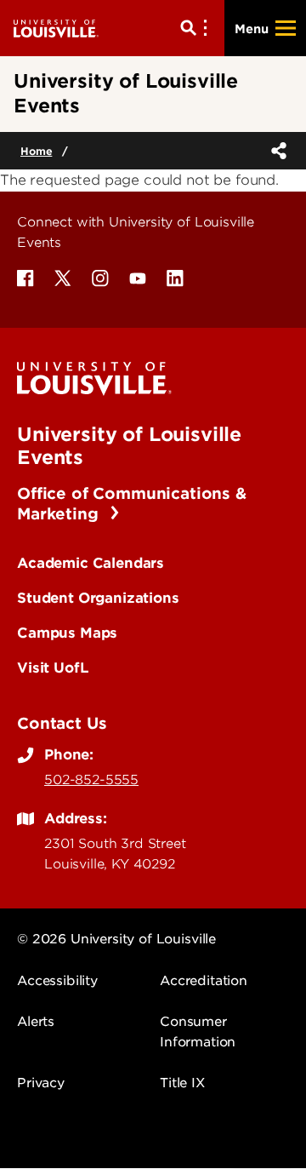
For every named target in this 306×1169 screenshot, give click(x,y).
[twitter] (62, 278)
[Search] (197, 28)
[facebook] (25, 278)
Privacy (41, 1083)
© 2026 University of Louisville (116, 939)
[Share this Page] (275, 150)
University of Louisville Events (129, 445)
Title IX (182, 1083)
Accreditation (203, 980)
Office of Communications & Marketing (131, 503)
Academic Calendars (90, 562)
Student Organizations (98, 597)
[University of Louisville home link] (56, 28)
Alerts (35, 1021)
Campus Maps (67, 632)
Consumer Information (197, 1032)
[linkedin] (175, 278)
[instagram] (100, 278)
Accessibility (57, 980)
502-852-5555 (91, 780)
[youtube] (137, 278)
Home (36, 151)
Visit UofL (52, 667)
